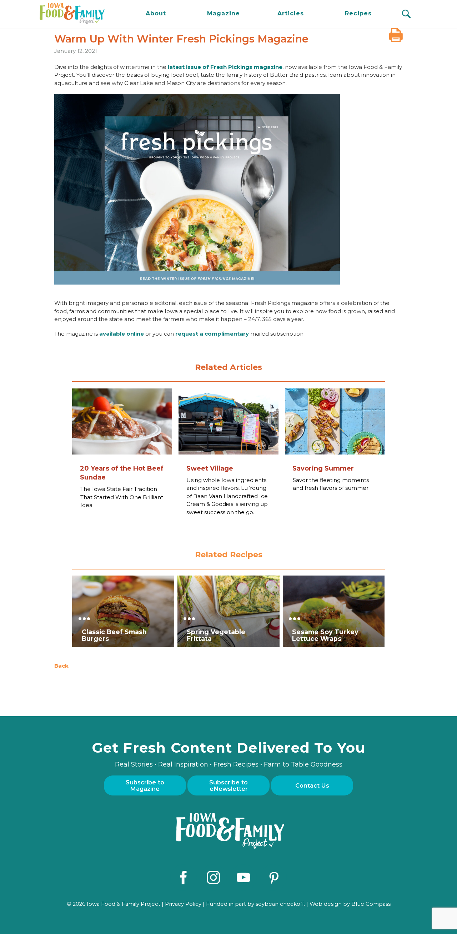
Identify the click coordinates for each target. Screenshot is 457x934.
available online (121, 333)
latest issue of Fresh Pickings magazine (225, 67)
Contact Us (312, 785)
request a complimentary (212, 333)
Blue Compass (371, 904)
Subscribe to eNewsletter (228, 785)
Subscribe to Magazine (145, 785)
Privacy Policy (183, 904)
